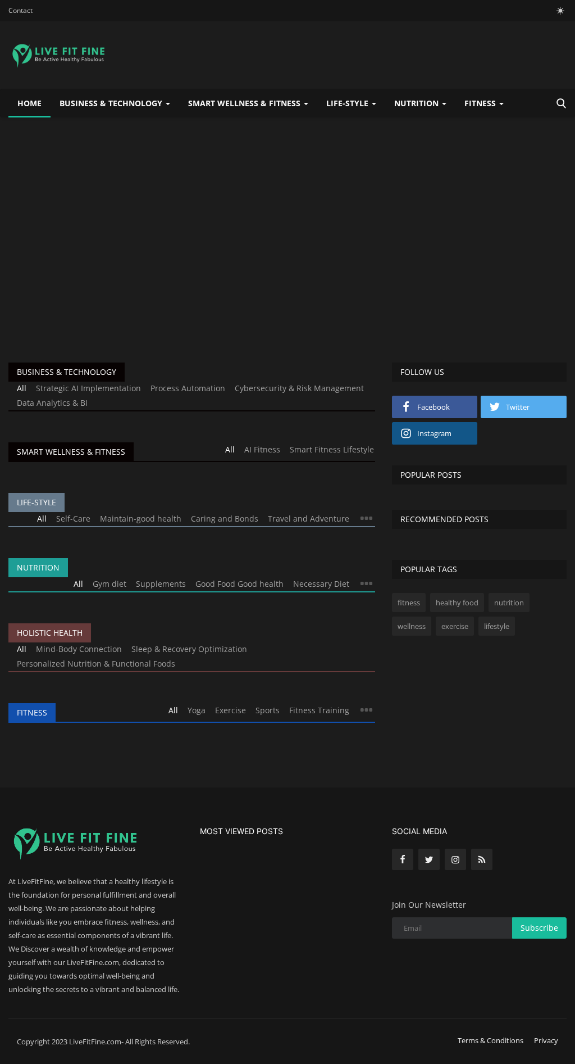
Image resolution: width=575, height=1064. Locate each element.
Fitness (32, 712)
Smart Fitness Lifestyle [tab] (332, 449)
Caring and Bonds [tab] (224, 518)
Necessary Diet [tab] (321, 583)
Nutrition (38, 567)
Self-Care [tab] (73, 518)
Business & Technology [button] (112, 103)
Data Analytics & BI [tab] (52, 402)
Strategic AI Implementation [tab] (88, 388)
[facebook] (402, 859)
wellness (412, 626)
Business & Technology (66, 371)
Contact (20, 10)
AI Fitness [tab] (262, 449)
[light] (560, 10)
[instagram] (455, 859)
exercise (454, 626)
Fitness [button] (481, 103)
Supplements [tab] (161, 583)
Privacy (546, 1040)
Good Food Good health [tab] (239, 583)
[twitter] (429, 859)
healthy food (457, 602)
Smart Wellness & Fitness (71, 451)
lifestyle (496, 626)
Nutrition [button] (417, 103)
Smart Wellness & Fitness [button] (245, 103)
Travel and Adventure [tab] (308, 518)
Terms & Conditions (490, 1040)
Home (29, 103)
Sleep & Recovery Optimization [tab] (189, 649)
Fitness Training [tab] (319, 710)
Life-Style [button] (348, 103)
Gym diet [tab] (109, 583)
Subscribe (539, 927)
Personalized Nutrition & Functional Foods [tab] (96, 663)
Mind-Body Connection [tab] (79, 649)
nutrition (509, 602)
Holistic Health (50, 632)
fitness (409, 602)
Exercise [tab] (230, 710)
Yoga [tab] (197, 710)
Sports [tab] (267, 710)
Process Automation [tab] (187, 388)
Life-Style (36, 502)
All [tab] (21, 388)
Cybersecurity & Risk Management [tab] (299, 388)
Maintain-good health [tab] (140, 518)
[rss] (481, 859)
